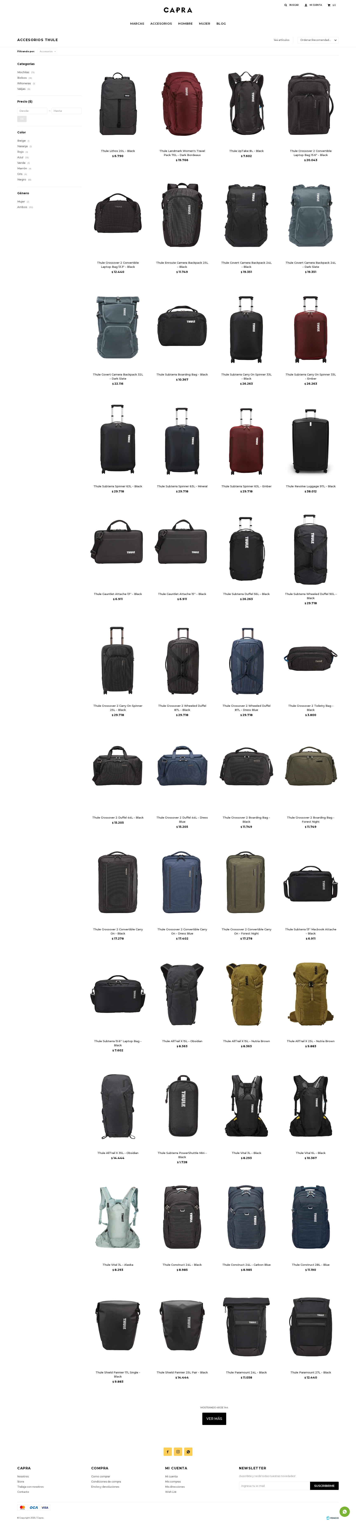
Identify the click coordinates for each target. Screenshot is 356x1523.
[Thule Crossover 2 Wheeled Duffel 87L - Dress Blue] (246, 659)
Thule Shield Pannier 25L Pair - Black (182, 1372)
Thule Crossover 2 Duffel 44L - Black (118, 817)
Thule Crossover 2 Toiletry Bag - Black (310, 707)
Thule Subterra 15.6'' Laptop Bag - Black (118, 1043)
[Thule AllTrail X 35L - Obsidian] (118, 1106)
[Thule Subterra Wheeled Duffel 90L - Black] (311, 547)
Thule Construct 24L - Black (182, 1264)
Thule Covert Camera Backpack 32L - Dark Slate (118, 376)
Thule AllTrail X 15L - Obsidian (182, 1041)
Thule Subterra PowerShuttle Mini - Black (182, 1155)
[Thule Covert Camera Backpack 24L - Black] (246, 215)
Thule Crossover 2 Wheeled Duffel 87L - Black (182, 707)
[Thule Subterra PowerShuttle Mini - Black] (182, 1106)
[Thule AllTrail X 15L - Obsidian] (182, 994)
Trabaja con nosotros (30, 1486)
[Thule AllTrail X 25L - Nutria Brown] (311, 994)
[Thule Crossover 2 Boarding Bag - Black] (246, 770)
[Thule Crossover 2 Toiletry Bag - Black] (311, 659)
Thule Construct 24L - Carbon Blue (246, 1264)
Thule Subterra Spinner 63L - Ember (246, 486)
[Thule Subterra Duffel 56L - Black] (246, 547)
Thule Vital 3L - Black (246, 1153)
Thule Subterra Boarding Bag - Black (182, 374)
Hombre (185, 23)
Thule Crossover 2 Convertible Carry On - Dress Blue (182, 931)
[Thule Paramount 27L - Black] (311, 1325)
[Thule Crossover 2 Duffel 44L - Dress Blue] (182, 770)
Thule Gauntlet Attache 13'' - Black (118, 594)
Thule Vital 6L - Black (311, 1153)
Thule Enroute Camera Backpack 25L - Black (182, 264)
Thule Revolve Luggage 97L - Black (311, 486)
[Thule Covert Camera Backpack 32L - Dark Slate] (118, 327)
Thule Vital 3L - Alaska (118, 1264)
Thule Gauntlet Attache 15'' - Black (182, 594)
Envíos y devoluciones (105, 1486)
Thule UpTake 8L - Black (246, 150)
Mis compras (173, 1481)
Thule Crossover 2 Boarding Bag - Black (246, 819)
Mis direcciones (175, 1486)
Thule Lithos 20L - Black (118, 150)
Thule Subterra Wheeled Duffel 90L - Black (311, 596)
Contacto (23, 1491)
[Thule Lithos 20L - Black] (118, 104)
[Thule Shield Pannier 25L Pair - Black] (182, 1325)
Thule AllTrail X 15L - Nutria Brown (246, 1041)
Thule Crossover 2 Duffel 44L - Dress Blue (182, 819)
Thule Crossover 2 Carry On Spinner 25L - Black (117, 707)
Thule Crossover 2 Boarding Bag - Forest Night (310, 819)
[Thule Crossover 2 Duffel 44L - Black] (118, 770)
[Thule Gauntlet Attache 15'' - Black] (182, 547)
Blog (221, 23)
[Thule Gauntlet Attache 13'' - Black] (118, 547)
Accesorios (161, 23)
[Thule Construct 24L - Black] (182, 1218)
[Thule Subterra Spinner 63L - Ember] (246, 439)
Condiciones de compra (106, 1481)
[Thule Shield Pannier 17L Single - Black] (118, 1325)
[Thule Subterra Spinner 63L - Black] (118, 439)
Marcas (137, 23)
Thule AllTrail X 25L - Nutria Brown (311, 1041)
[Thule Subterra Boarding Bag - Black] (182, 327)
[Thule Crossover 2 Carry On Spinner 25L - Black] (118, 659)
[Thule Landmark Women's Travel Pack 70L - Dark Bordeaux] (182, 104)
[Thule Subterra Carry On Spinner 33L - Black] (246, 327)
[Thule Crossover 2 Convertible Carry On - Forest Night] (246, 882)
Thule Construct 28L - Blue (311, 1264)
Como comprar (100, 1476)
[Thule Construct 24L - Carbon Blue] (246, 1218)
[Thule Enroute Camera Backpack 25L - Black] (182, 215)
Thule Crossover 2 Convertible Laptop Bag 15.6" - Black (311, 153)
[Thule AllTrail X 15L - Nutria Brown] (246, 994)
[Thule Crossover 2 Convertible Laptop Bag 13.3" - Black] (118, 215)
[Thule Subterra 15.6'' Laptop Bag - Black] (118, 994)
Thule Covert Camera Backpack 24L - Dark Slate (311, 264)
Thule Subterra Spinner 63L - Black (118, 486)
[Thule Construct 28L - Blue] (311, 1218)
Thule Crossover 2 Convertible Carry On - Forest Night (246, 931)
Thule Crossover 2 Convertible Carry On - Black (118, 931)
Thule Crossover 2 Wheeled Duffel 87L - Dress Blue (246, 707)
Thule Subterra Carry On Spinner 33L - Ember (311, 376)
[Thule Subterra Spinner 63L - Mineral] (182, 439)
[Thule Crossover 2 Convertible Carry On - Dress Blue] (182, 882)
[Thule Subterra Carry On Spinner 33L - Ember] (311, 327)
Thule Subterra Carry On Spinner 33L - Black (246, 376)
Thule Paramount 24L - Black (246, 1372)
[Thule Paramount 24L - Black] (246, 1325)
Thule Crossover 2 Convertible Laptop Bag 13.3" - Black (118, 264)
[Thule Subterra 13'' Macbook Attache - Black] (311, 882)
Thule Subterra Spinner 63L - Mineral (182, 486)
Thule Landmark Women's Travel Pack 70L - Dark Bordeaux (182, 153)
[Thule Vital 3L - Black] (246, 1106)
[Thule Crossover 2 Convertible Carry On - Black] (118, 882)
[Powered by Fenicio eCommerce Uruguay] (332, 1518)
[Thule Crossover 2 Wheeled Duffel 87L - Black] (182, 659)
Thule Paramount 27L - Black (310, 1372)
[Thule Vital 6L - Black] (311, 1106)
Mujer (204, 23)
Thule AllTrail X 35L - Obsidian (117, 1153)
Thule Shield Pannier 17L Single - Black (118, 1374)
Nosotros (23, 1476)
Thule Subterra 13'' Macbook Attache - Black (310, 931)
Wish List (171, 1491)
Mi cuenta (171, 1476)
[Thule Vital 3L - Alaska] (118, 1218)
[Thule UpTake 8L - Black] (246, 104)
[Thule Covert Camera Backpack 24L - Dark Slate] (311, 215)
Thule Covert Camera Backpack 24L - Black (246, 264)
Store (20, 1481)
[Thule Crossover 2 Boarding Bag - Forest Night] (311, 770)
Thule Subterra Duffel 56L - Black (246, 594)
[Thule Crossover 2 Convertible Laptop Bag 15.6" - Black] (311, 104)
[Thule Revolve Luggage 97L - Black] (311, 439)
